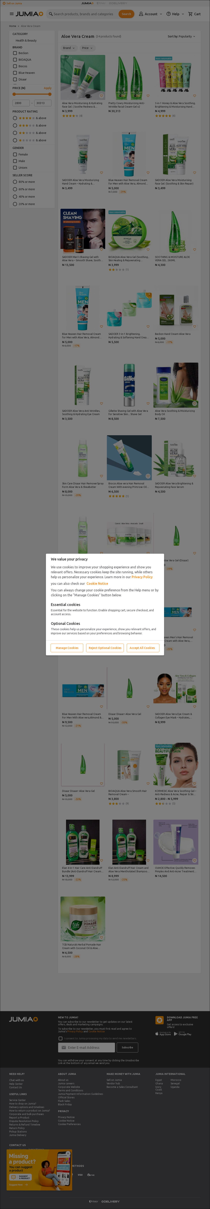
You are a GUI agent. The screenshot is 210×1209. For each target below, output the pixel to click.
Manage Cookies (67, 648)
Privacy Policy (142, 577)
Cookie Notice (97, 583)
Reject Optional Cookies (105, 648)
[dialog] (105, 604)
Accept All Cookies (142, 648)
